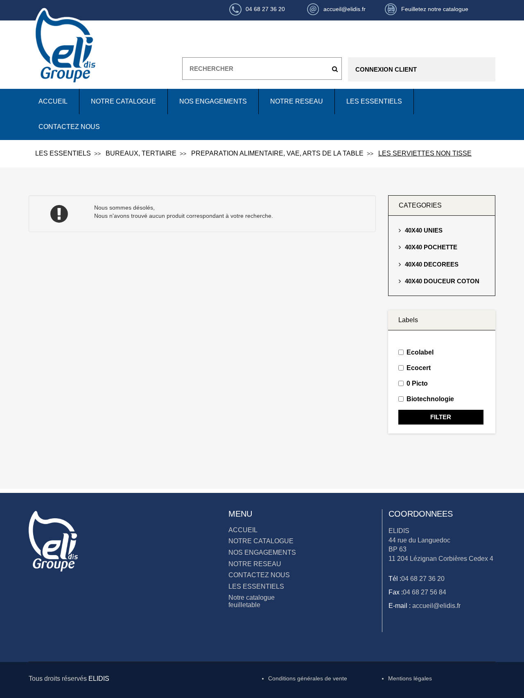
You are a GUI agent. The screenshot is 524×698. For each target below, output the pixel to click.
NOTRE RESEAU (296, 101)
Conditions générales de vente (307, 678)
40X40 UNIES (424, 230)
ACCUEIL (53, 101)
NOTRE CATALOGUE (123, 101)
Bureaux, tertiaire (141, 153)
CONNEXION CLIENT (386, 69)
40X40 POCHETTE (431, 247)
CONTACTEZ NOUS (69, 126)
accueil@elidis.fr (436, 605)
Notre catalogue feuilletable (251, 601)
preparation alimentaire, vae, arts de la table (277, 153)
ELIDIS (98, 678)
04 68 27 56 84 (424, 592)
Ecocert (419, 367)
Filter (440, 416)
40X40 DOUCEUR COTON (442, 281)
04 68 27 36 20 (423, 578)
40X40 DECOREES (431, 264)
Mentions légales (410, 678)
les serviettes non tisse (425, 153)
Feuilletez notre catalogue (434, 9)
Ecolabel (420, 352)
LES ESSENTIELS (374, 101)
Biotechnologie (430, 398)
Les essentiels (63, 153)
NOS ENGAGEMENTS (213, 101)
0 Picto (417, 383)
